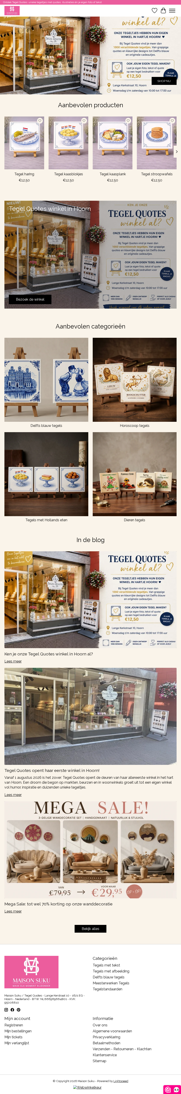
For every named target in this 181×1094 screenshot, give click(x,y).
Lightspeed (120, 1081)
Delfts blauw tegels (46, 426)
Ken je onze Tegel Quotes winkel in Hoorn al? (48, 653)
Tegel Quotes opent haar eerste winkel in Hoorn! (52, 770)
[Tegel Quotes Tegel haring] (24, 142)
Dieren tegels (134, 520)
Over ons (100, 1025)
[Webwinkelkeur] (87, 1087)
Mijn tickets (13, 1037)
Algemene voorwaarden (112, 1031)
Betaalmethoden (106, 1043)
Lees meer (13, 661)
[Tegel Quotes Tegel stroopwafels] (157, 142)
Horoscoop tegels (134, 426)
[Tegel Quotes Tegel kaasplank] (112, 142)
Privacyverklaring (106, 1037)
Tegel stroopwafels (157, 174)
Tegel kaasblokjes (68, 174)
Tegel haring (24, 174)
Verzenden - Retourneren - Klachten (122, 1049)
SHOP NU (164, 81)
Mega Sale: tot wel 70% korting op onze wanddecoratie (58, 903)
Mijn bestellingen (18, 1031)
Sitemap (99, 1061)
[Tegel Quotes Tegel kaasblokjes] (68, 142)
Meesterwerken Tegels (111, 983)
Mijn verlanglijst (16, 1043)
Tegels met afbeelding (111, 971)
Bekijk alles (90, 929)
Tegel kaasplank (113, 174)
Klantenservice (105, 1055)
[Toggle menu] (172, 10)
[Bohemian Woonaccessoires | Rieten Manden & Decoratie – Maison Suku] (12, 10)
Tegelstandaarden (107, 989)
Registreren (13, 1025)
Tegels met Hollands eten (46, 520)
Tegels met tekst (106, 965)
